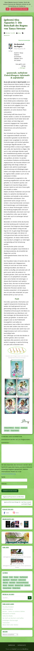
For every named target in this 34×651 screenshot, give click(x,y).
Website (4, 484)
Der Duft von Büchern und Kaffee (13, 618)
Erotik (10, 577)
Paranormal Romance (22, 582)
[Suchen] (30, 597)
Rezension (7, 35)
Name (3, 477)
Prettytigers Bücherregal (10, 620)
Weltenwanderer (7, 609)
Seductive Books (7, 616)
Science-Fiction (7, 588)
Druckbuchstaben (8, 607)
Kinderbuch (24, 428)
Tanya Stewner (15, 430)
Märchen (5, 582)
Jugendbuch (6, 580)
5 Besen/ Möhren (9, 428)
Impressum (11, 645)
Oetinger (22, 68)
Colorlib (14, 649)
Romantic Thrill (19, 585)
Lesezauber (6, 623)
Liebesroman (22, 580)
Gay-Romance (23, 577)
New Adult (12, 582)
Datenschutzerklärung (19, 9)
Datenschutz (22, 645)
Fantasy (17, 428)
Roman (5, 585)
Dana (19, 33)
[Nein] (32, 6)
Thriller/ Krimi (16, 588)
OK (7, 9)
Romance (10, 585)
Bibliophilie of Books (8, 613)
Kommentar (5, 443)
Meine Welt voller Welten (10, 625)
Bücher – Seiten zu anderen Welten (13, 611)
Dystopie (5, 577)
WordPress (25, 649)
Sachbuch (27, 585)
